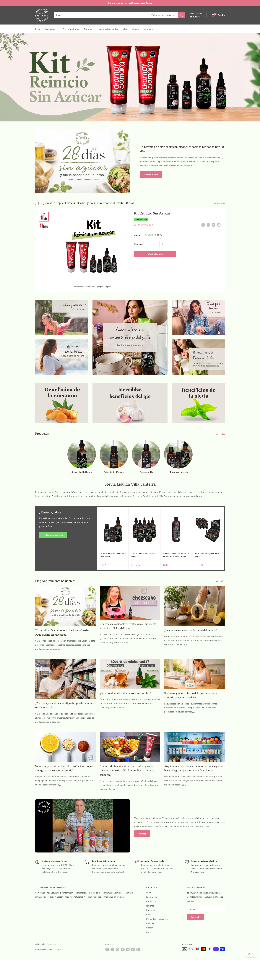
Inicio (37, 28)
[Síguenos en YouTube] (128, 949)
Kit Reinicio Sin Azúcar (152, 213)
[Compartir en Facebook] (203, 225)
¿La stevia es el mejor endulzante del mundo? (190, 630)
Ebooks (135, 28)
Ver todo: (220, 433)
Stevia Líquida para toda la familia (143, 554)
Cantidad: (138, 244)
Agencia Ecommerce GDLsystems (49, 949)
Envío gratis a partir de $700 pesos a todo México (130, 3)
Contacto (148, 28)
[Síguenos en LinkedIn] (138, 949)
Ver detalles (219, 203)
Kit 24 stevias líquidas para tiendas (207, 555)
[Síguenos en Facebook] (107, 949)
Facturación (151, 896)
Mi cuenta (195, 16)
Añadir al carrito (155, 254)
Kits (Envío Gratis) (71, 28)
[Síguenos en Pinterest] (123, 949)
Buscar (149, 927)
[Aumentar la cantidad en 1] (162, 244)
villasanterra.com (143, 225)
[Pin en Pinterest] (208, 225)
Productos (50, 28)
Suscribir (195, 916)
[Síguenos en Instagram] (117, 949)
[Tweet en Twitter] (213, 225)
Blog (125, 28)
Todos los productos (53, 534)
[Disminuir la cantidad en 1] (148, 244)
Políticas (150, 923)
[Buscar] (181, 15)
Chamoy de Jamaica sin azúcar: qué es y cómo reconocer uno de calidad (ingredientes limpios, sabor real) (127, 771)
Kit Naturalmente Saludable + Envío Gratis (113, 554)
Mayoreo (88, 28)
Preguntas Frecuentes (107, 28)
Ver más (142, 833)
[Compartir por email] (219, 225)
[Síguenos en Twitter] (112, 949)
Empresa (150, 910)
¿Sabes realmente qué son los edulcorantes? (125, 693)
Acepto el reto (151, 174)
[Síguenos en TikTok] (133, 949)
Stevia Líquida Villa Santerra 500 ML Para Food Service (176, 554)
